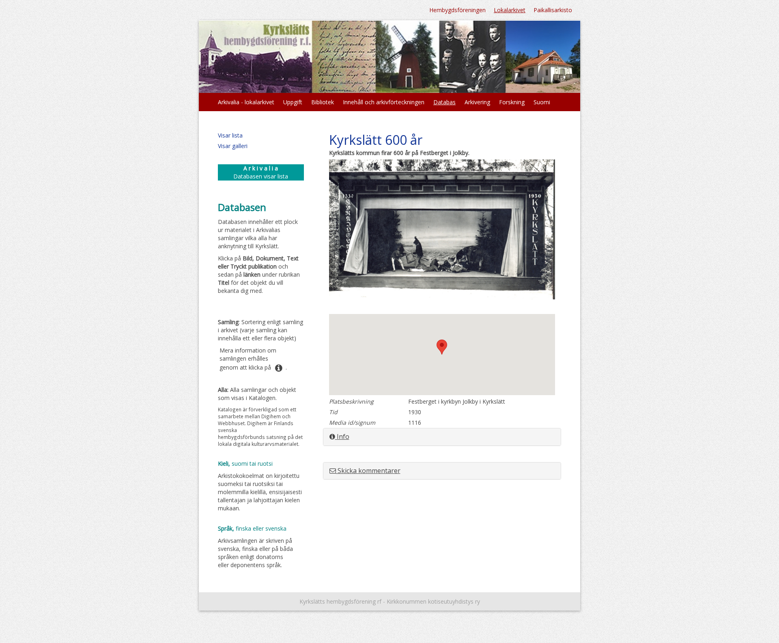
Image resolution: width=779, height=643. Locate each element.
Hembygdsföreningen (457, 10)
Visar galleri (232, 146)
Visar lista (230, 135)
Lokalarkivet (509, 10)
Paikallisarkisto (553, 10)
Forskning (512, 102)
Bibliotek (322, 102)
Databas (444, 102)
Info (342, 436)
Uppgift (292, 102)
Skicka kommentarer (368, 470)
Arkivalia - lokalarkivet (246, 102)
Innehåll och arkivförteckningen (383, 102)
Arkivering (477, 102)
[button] (442, 347)
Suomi (542, 102)
